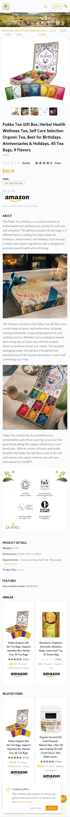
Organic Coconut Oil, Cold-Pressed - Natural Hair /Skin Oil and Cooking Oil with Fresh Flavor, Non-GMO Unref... (51, 746)
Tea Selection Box (13, 183)
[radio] (4, 163)
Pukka (6, 155)
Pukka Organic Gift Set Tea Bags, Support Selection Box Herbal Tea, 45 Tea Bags (19, 648)
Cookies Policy (24, 801)
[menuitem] (56, 6)
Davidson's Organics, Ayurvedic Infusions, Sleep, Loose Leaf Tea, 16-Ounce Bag (51, 648)
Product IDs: (14, 569)
